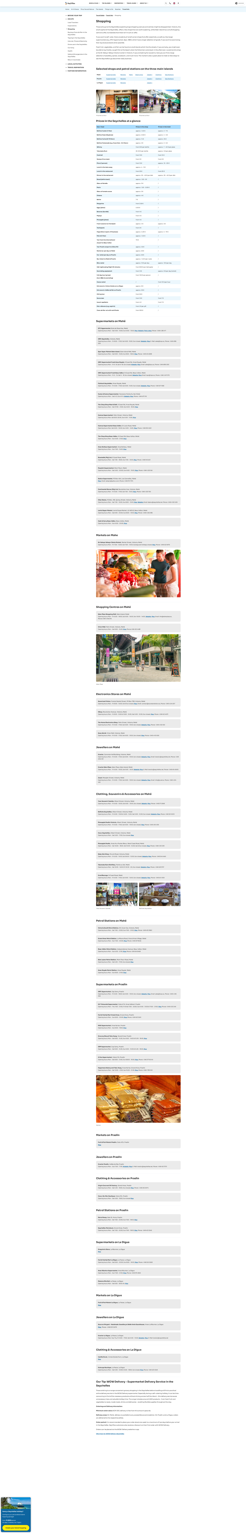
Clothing (159, 75)
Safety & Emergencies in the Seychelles (77, 55)
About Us (143, 3)
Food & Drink (72, 26)
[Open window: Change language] (174, 3)
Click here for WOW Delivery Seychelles (110, 1434)
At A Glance (75, 9)
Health (70, 51)
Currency (71, 48)
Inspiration (118, 3)
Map (136, 331)
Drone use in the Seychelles (77, 44)
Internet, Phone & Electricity (77, 41)
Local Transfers (73, 22)
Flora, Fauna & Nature (87, 9)
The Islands (106, 3)
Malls (131, 75)
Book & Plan (93, 3)
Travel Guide (131, 3)
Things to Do (109, 9)
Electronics (139, 75)
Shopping (71, 29)
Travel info (125, 9)
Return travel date (74, 60)
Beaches (118, 9)
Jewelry (149, 75)
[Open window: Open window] (170, 3)
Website (141, 331)
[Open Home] (70, 3)
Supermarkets (111, 75)
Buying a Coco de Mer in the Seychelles (77, 33)
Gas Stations (169, 75)
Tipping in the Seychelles (76, 38)
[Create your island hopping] (16, 1514)
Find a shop (148, 331)
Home (67, 9)
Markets (123, 75)
